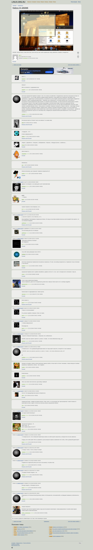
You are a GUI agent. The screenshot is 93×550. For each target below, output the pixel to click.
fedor (23, 199)
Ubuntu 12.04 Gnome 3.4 (58, 527)
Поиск (54, 1)
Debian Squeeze (20, 534)
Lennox (23, 384)
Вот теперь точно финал (22, 527)
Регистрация (74, 1)
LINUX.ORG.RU (18, 2)
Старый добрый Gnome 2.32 (23, 532)
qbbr (23, 429)
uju (22, 165)
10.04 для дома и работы (73, 64)
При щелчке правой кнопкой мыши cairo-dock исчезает (64, 529)
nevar (23, 274)
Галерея (34, 1)
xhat (23, 122)
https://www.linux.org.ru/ (15, 545)
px (22, 244)
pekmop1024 (24, 284)
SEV (20, 55)
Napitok (23, 78)
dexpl (23, 442)
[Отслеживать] (78, 56)
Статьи (38, 1)
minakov (23, 114)
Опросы (46, 1)
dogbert (23, 265)
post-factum (25, 58)
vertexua (23, 186)
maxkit (23, 367)
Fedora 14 (19, 529)
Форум (42, 1)
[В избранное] (78, 53)
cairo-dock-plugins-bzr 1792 (58, 530)
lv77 (23, 209)
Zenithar (23, 254)
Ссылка (14, 61)
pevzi (23, 302)
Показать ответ (25, 116)
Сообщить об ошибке (15, 544)
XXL (23, 405)
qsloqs (23, 136)
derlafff (23, 89)
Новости (29, 1)
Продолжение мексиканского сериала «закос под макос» (66, 532)
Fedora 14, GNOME (20, 8)
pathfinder (24, 223)
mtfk (23, 395)
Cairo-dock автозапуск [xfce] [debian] (25, 530)
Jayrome (23, 294)
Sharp (23, 145)
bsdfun (23, 173)
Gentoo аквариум (56, 536)
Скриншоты (20, 5)
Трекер (50, 1)
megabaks (24, 153)
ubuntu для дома (17, 64)
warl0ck (23, 375)
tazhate (23, 341)
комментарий (20, 182)
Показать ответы (25, 124)
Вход (79, 1)
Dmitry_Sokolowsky (26, 512)
